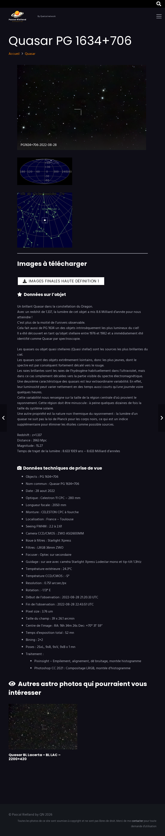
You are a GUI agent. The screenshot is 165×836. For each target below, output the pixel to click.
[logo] (18, 16)
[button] (159, 4)
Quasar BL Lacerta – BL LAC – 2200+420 (35, 756)
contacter (137, 821)
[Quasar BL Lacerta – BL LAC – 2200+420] (43, 726)
